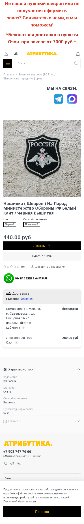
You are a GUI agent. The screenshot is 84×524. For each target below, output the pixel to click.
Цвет (6, 219)
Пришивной (31, 224)
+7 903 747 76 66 (17, 452)
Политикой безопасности (19, 501)
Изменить (28, 299)
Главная (8, 74)
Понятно (42, 512)
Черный (9, 224)
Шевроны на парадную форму (22, 78)
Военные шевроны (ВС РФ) (36, 74)
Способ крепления (35, 219)
